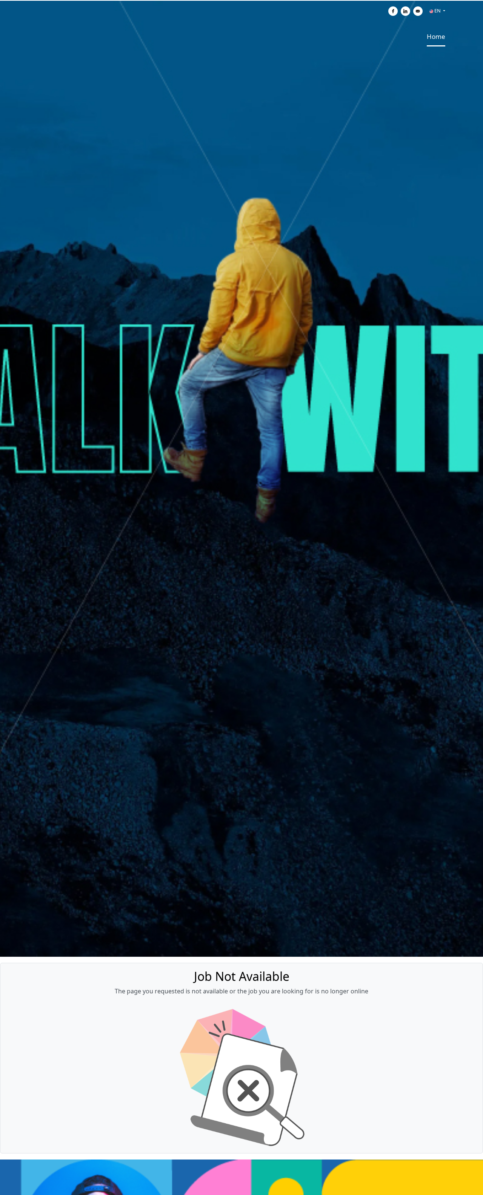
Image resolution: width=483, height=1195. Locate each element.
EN (437, 10)
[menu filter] (241, 0)
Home (436, 36)
